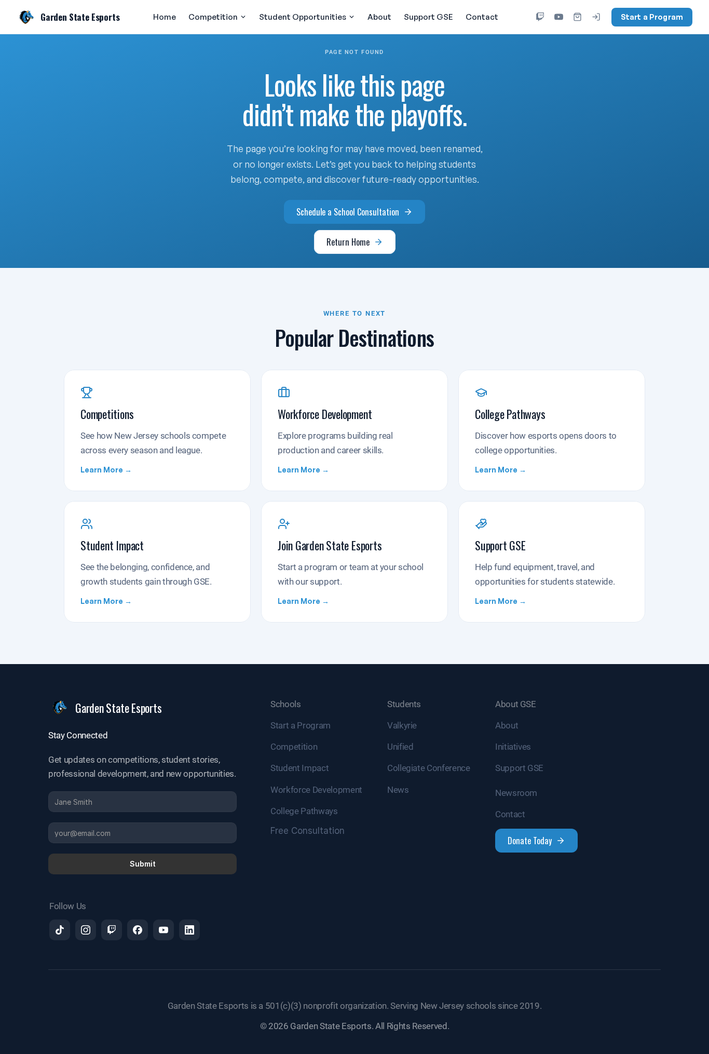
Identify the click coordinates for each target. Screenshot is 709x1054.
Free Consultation (307, 831)
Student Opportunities (302, 17)
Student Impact (299, 768)
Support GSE (428, 17)
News (398, 790)
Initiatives (513, 746)
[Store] (578, 17)
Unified (400, 746)
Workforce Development (316, 790)
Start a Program (652, 16)
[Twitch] (540, 17)
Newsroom (516, 793)
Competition (213, 17)
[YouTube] (559, 17)
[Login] (596, 17)
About (379, 17)
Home (164, 17)
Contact (482, 17)
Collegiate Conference (428, 768)
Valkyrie (402, 725)
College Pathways (304, 811)
